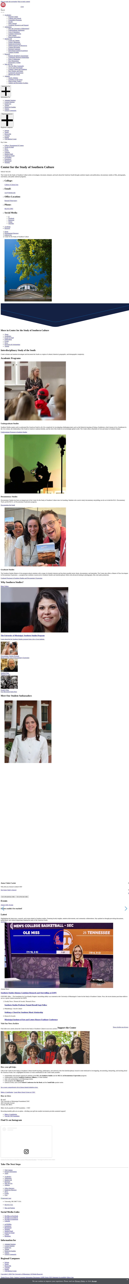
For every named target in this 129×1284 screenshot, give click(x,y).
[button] (1, 12)
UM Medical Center (11, 139)
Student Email (9, 154)
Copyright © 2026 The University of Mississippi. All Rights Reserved (22, 1274)
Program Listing (13, 16)
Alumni (7, 105)
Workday (7, 162)
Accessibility (62, 1277)
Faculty (10, 22)
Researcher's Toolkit (14, 62)
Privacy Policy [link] (80, 1281)
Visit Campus (12, 35)
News (6, 149)
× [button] (127, 1279)
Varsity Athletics (13, 78)
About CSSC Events (7, 905)
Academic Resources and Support (18, 25)
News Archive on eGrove (120, 1027)
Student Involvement (14, 44)
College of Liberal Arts (11, 184)
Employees (8, 104)
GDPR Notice (44, 1277)
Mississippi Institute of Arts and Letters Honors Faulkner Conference (31, 1020)
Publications (8, 339)
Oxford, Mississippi (14, 42)
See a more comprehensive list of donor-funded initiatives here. (19, 1087)
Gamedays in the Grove (15, 79)
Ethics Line (70, 1277)
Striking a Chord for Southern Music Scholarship (24, 1012)
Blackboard (8, 161)
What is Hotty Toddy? (15, 81)
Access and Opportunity (15, 67)
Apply (6, 1173)
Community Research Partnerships (18, 57)
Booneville (8, 134)
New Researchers (13, 61)
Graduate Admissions (14, 33)
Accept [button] (94, 1281)
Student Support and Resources (17, 45)
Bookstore (8, 1236)
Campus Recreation (14, 47)
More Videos (4, 586)
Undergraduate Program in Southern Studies (14, 432)
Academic (8, 227)
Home (6, 231)
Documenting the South (8, 505)
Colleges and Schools (14, 18)
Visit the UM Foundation (12, 1116)
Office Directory (9, 1188)
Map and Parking (10, 1208)
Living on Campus (13, 40)
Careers (7, 1234)
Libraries (7, 152)
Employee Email (9, 155)
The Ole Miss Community (16, 66)
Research (7, 54)
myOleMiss (8, 157)
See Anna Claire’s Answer (8, 890)
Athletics (7, 76)
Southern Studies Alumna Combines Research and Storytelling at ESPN (28, 993)
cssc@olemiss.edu (10, 193)
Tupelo (7, 132)
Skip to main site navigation (9, 1)
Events (7, 150)
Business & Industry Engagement (18, 56)
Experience (8, 159)
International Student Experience (18, 50)
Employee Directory (11, 1190)
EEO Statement (53, 1277)
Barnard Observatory (11, 200)
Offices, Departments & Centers (14, 145)
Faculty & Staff (9, 147)
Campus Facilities (13, 52)
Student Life (8, 39)
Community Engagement (15, 73)
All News (4, 922)
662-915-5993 (9, 208)
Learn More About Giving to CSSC (24, 1092)
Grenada (7, 135)
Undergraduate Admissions (16, 30)
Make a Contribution (7, 1092)
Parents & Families (10, 107)
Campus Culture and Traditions (17, 69)
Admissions (8, 27)
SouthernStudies (31, 1159)
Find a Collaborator (14, 59)
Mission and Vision (14, 74)
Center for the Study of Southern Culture (13, 1159)
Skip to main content (24, 1)
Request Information (14, 37)
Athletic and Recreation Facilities (18, 83)
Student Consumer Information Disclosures (27, 1277)
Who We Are (8, 64)
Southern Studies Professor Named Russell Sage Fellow (26, 1005)
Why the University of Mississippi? (18, 28)
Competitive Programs (15, 20)
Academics (8, 15)
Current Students (10, 102)
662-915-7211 (9, 1205)
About (6, 334)
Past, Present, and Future (15, 71)
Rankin (7, 137)
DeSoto (7, 130)
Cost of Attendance (14, 32)
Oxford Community (10, 110)
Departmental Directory (12, 233)
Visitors (7, 109)
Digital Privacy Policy (7, 1277)
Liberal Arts (8, 235)
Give (22, 6)
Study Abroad (12, 23)
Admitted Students (10, 100)
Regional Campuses (14, 49)
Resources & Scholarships (12, 344)
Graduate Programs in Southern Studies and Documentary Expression (21, 578)
